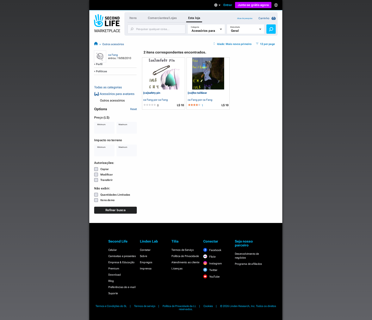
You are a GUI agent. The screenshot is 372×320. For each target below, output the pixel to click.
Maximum (123, 124)
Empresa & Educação (121, 262)
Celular (112, 249)
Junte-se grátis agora (253, 5)
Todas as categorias (108, 87)
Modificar (106, 174)
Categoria (195, 27)
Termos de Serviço (182, 249)
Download (114, 274)
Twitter (213, 270)
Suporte (113, 293)
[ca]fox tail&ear (197, 92)
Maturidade (235, 27)
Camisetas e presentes (122, 256)
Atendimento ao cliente (185, 262)
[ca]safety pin (151, 92)
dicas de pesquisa (244, 18)
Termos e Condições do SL (111, 306)
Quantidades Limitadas (115, 194)
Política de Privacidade (185, 256)
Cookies (208, 306)
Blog (111, 280)
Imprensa (146, 268)
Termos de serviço (144, 306)
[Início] (96, 44)
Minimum (101, 124)
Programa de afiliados (248, 263)
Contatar (145, 249)
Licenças (177, 268)
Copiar (104, 169)
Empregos (146, 262)
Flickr (212, 256)
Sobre (143, 256)
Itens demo (107, 200)
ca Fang (113, 54)
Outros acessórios (113, 44)
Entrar (227, 5)
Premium (113, 268)
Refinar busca (115, 210)
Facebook (215, 250)
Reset (133, 109)
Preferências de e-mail (121, 287)
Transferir (106, 180)
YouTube (214, 276)
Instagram (215, 263)
